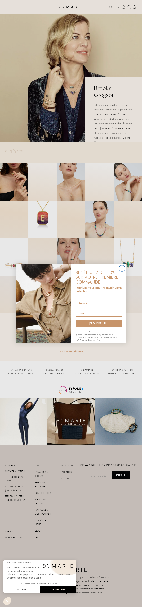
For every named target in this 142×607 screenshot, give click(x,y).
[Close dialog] (122, 268)
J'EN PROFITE (98, 323)
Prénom (81, 297)
